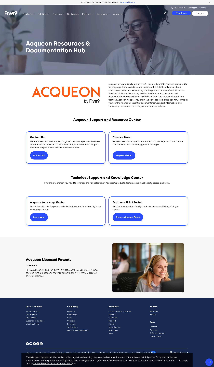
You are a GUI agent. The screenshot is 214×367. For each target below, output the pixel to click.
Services (57, 14)
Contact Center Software (119, 311)
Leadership (72, 315)
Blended (112, 321)
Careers (153, 327)
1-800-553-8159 (180, 8)
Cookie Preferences (119, 353)
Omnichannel (114, 327)
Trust (93, 353)
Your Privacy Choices (141, 353)
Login (199, 13)
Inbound (112, 315)
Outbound (112, 318)
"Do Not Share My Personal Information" (52, 363)
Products (27, 14)
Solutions (43, 14)
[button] (209, 2)
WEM (110, 334)
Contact (71, 321)
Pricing (111, 324)
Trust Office (72, 327)
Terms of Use (40, 353)
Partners (87, 14)
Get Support (193, 8)
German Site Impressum (77, 330)
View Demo (181, 13)
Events (153, 315)
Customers (73, 14)
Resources (102, 14)
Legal (28, 353)
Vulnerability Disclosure (76, 353)
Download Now (127, 2)
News (69, 318)
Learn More (39, 217)
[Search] (165, 13)
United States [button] (180, 352)
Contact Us (204, 8)
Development (156, 336)
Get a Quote (31, 315)
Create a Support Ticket (128, 217)
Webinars (154, 311)
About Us (118, 14)
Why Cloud (113, 330)
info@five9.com (32, 324)
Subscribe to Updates (35, 321)
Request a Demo (124, 155)
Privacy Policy (56, 353)
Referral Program (157, 333)
